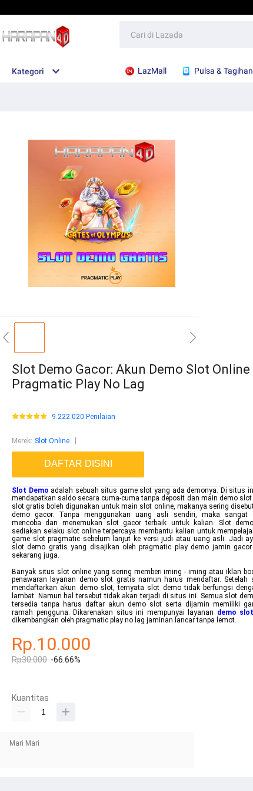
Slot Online (52, 441)
